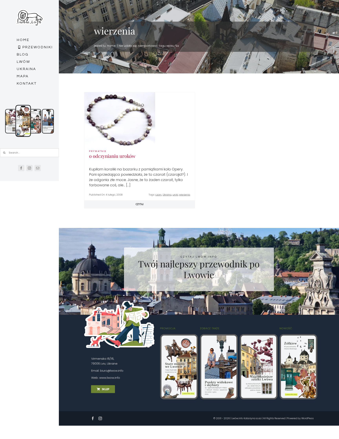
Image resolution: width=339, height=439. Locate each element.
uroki (175, 194)
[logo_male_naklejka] (29, 7)
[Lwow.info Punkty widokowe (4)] (218, 337)
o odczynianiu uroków (112, 156)
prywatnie (98, 151)
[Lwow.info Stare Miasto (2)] (179, 337)
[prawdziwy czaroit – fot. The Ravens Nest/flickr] (119, 93)
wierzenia (184, 194)
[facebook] (21, 168)
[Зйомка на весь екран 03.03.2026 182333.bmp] (29, 105)
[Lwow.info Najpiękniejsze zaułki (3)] (258, 337)
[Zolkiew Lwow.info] (298, 337)
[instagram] (29, 168)
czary (158, 194)
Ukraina (167, 194)
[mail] (38, 168)
